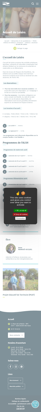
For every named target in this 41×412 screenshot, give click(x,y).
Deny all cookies (21, 214)
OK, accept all (21, 210)
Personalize (20, 218)
